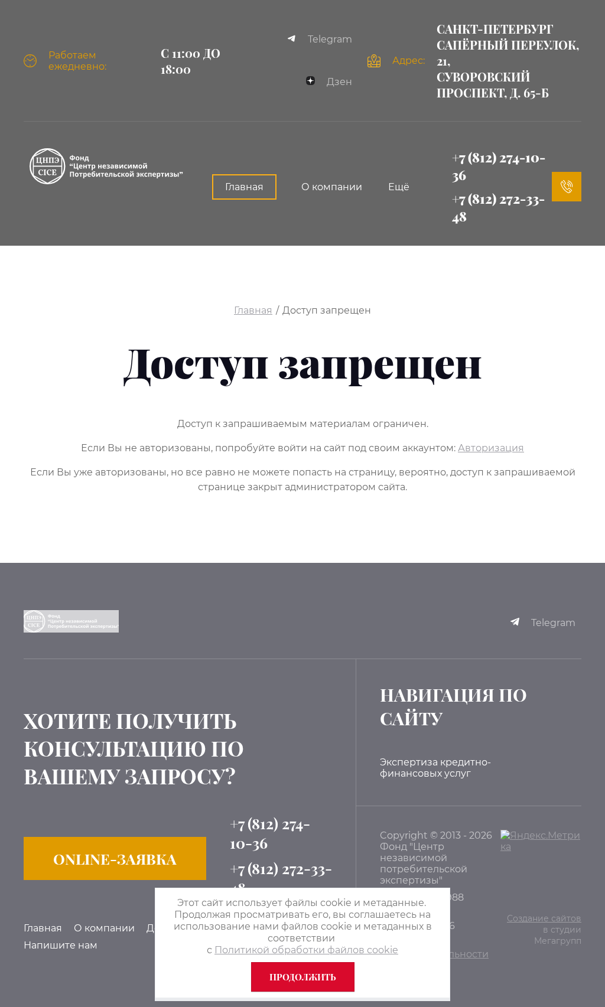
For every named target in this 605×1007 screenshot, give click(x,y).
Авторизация (491, 448)
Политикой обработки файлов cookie (306, 950)
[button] (115, 858)
